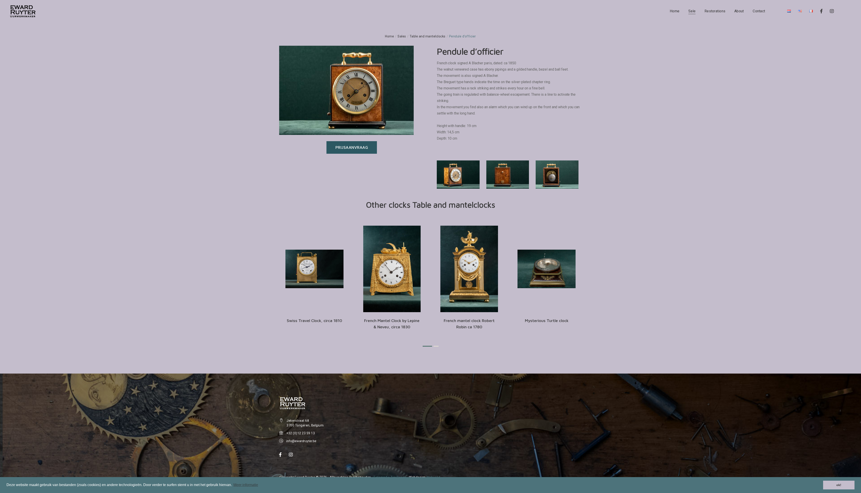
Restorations (714, 11)
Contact (759, 11)
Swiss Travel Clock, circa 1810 (314, 320)
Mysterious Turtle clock (546, 320)
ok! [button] (838, 485)
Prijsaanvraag (351, 147)
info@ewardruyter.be (301, 441)
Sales (402, 36)
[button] (427, 346)
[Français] (811, 11)
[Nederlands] (789, 11)
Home (674, 11)
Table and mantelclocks (428, 36)
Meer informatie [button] (245, 485)
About (739, 11)
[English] (800, 11)
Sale (692, 11)
